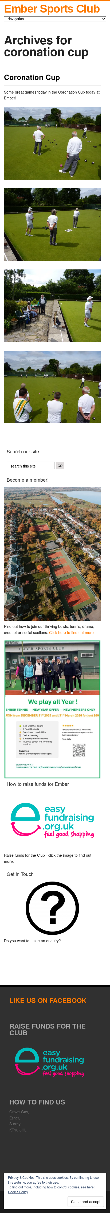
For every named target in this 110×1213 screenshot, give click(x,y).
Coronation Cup (32, 77)
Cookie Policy (18, 1191)
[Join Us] (52, 554)
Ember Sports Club (52, 8)
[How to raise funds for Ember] (52, 820)
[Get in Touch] (52, 908)
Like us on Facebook (48, 1000)
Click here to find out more (71, 632)
